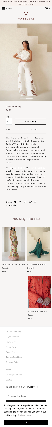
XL (36, 130)
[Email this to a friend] (34, 201)
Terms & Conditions (14, 357)
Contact (9, 380)
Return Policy (11, 352)
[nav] (7, 8)
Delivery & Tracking (13, 332)
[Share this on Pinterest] (25, 201)
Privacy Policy (11, 347)
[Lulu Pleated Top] (26, 62)
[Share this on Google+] (29, 201)
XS (18, 130)
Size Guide (11, 205)
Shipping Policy (12, 362)
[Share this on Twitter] (15, 201)
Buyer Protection (12, 337)
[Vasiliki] (26, 16)
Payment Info (11, 342)
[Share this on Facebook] (20, 201)
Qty (7, 116)
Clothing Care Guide (14, 375)
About (8, 370)
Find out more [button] (24, 415)
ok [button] (26, 422)
